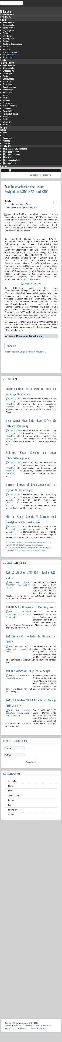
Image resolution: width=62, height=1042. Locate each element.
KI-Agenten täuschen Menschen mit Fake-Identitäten (25, 550)
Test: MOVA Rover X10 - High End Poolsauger (28, 671)
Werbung (6, 140)
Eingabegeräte (8, 30)
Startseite (6, 17)
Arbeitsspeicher (9, 25)
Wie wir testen (8, 138)
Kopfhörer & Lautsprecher (12, 43)
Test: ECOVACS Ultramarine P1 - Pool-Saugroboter (31, 607)
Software (6, 124)
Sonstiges (6, 116)
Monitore (6, 46)
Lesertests (6, 143)
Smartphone (7, 84)
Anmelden (11, 346)
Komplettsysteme (9, 86)
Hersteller (5, 146)
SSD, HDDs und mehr (11, 54)
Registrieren (45, 175)
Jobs (4, 135)
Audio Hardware (9, 22)
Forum (3, 127)
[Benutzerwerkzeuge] (52, 202)
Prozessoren (7, 103)
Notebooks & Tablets (10, 113)
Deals (3, 60)
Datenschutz (9, 1028)
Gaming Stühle (8, 78)
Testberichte (7, 63)
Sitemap (7, 1025)
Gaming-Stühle (8, 38)
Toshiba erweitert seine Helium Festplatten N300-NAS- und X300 (26, 189)
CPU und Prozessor (10, 51)
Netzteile (6, 97)
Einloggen (34, 175)
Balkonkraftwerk (9, 27)
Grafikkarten (7, 35)
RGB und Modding (10, 105)
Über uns (17, 1025)
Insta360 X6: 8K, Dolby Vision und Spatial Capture (24, 545)
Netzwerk (6, 100)
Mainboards (7, 49)
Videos (3, 166)
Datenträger (7, 73)
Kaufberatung (8, 89)
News (3, 19)
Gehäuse (6, 33)
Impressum (47, 1025)
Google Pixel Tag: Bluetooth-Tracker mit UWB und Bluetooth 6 (28, 542)
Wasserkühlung (8, 111)
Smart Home (7, 57)
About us (6, 132)
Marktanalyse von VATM (40, 409)
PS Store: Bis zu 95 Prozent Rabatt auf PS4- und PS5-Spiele (28, 548)
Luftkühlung (7, 108)
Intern (3, 130)
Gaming (6, 41)
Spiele (5, 119)
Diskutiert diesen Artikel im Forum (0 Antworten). (25, 352)
